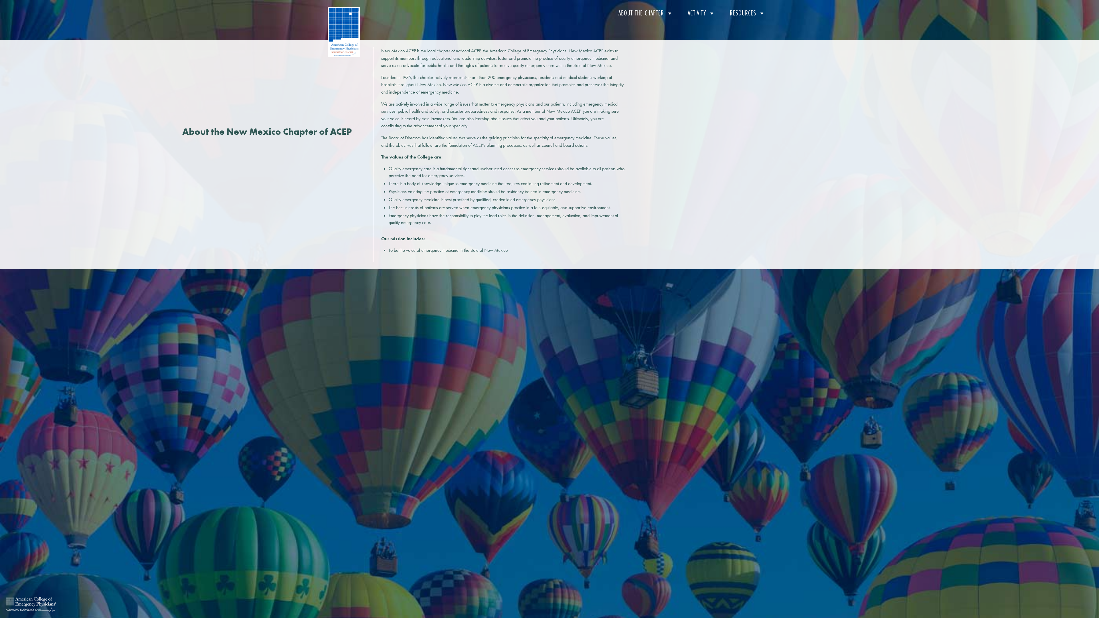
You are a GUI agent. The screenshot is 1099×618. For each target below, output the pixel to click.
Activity (697, 13)
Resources (743, 13)
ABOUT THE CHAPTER (641, 13)
